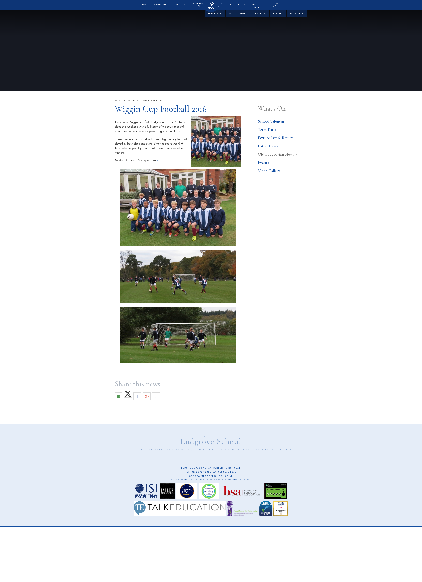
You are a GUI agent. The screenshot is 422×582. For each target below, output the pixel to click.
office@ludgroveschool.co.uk (211, 476)
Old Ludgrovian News (149, 101)
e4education (281, 450)
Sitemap (136, 450)
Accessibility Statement (168, 450)
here (159, 160)
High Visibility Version (214, 450)
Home (118, 101)
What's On (129, 101)
